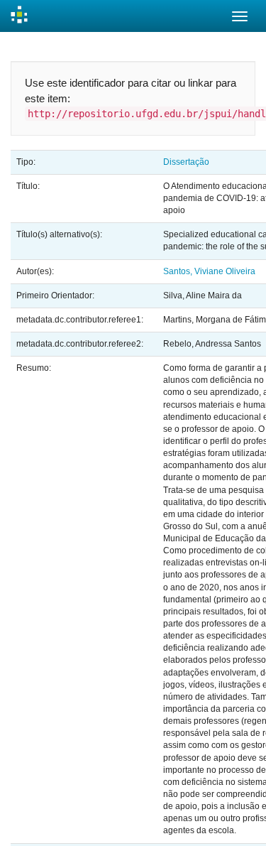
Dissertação (186, 162)
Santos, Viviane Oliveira (209, 271)
